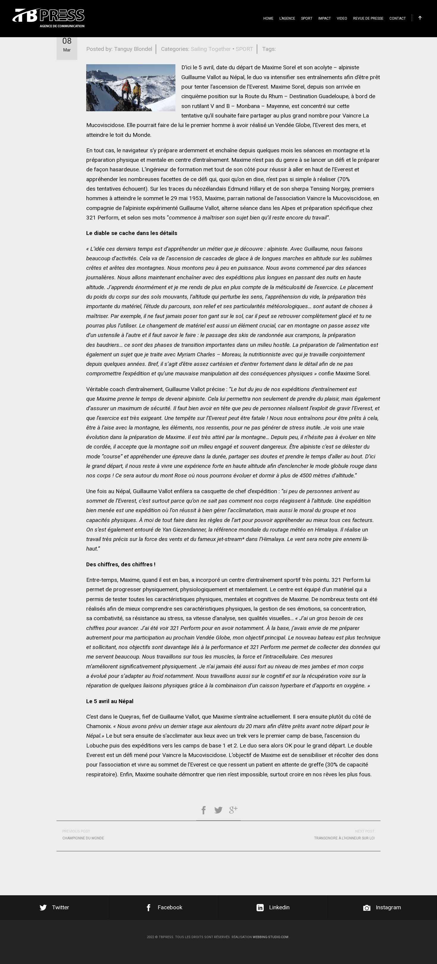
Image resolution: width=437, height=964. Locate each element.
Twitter (60, 907)
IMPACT (324, 18)
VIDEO (342, 18)
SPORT (306, 18)
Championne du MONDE (83, 834)
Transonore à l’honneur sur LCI (344, 834)
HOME (268, 18)
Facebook (170, 907)
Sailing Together (211, 49)
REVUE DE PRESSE (368, 18)
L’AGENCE (287, 18)
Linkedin (279, 907)
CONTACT (397, 18)
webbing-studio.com (270, 937)
